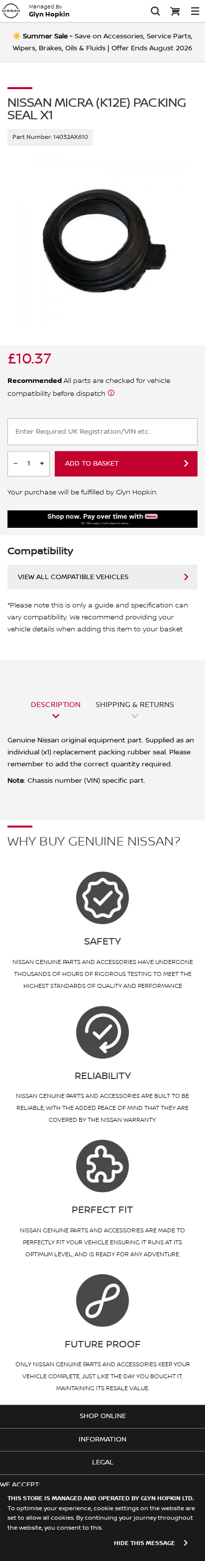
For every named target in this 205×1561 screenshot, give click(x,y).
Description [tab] (56, 704)
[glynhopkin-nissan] (11, 11)
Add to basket (92, 464)
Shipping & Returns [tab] (135, 704)
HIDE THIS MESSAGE (144, 1543)
